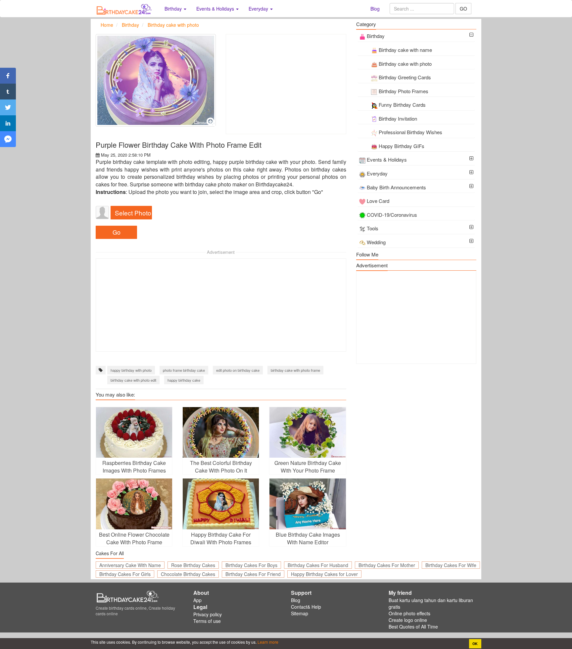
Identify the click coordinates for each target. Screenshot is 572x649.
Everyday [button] (259, 8)
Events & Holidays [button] (215, 8)
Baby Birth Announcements (396, 187)
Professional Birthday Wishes (410, 132)
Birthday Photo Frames (403, 91)
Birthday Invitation (398, 118)
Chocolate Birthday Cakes (188, 574)
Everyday (377, 173)
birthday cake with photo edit (133, 380)
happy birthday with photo (131, 370)
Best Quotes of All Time (413, 626)
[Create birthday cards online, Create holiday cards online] (125, 8)
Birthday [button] (174, 8)
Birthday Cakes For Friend (253, 574)
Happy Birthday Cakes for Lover (324, 574)
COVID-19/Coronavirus (392, 214)
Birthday (376, 35)
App (197, 600)
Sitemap (299, 613)
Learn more (267, 642)
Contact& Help (306, 606)
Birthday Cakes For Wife (450, 565)
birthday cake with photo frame (295, 370)
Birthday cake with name (405, 49)
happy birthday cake (183, 380)
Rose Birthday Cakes (193, 565)
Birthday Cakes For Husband (318, 565)
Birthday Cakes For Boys (251, 565)
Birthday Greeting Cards (405, 77)
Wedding (376, 242)
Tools (372, 228)
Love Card (378, 200)
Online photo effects (409, 613)
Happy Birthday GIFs (401, 145)
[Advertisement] (286, 84)
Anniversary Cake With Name (130, 565)
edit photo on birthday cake (238, 370)
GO (463, 8)
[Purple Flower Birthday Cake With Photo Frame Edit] (156, 80)
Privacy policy (207, 614)
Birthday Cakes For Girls (125, 574)
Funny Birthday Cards (402, 104)
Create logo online (408, 620)
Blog (375, 8)
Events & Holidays (387, 159)
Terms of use (207, 621)
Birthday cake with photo (405, 63)
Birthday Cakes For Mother (386, 565)
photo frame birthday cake (184, 370)
